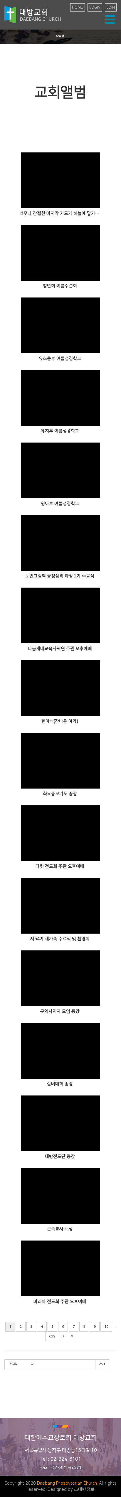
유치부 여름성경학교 (60, 430)
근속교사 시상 (60, 1228)
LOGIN (94, 7)
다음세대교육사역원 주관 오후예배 (60, 648)
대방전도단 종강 (60, 1156)
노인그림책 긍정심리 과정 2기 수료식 (59, 575)
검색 (102, 1364)
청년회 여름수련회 (60, 285)
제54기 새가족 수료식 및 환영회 (60, 938)
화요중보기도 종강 (60, 793)
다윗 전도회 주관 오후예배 (60, 866)
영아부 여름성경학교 (60, 503)
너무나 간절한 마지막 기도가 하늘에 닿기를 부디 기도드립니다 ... (59, 213)
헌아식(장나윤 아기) (59, 721)
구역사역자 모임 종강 (60, 1011)
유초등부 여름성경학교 (60, 358)
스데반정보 (84, 1489)
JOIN (111, 7)
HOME (77, 7)
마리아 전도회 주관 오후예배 (59, 1301)
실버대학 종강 (60, 1083)
